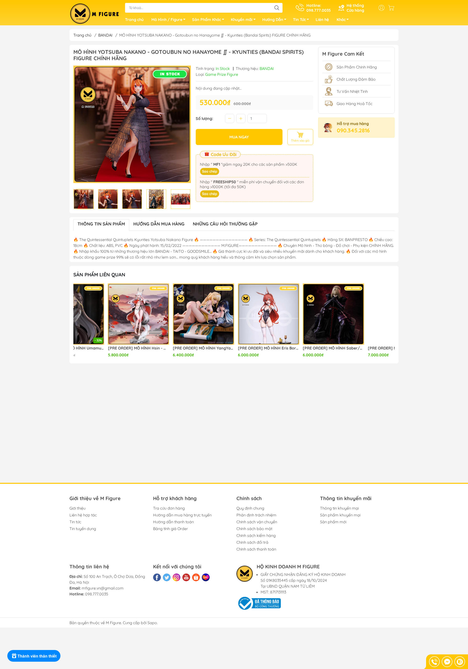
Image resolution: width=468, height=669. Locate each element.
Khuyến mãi (242, 19)
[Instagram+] (176, 577)
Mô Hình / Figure (166, 19)
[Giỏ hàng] (392, 8)
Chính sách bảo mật (254, 528)
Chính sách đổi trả (252, 542)
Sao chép (209, 171)
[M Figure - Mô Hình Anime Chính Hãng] (94, 13)
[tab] (101, 225)
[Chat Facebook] (447, 661)
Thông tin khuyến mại (339, 508)
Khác (341, 19)
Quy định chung (250, 508)
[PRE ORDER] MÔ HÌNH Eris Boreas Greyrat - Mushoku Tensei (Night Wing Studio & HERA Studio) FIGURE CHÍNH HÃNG (234, 348)
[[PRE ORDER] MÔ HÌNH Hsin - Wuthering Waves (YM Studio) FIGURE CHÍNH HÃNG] (104, 314)
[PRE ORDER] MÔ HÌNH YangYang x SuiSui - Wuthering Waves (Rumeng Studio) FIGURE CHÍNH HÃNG (169, 348)
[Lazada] (206, 577)
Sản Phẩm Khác (206, 19)
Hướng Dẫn (272, 19)
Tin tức (75, 521)
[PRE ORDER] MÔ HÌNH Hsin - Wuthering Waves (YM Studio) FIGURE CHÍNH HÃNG (104, 348)
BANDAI (105, 35)
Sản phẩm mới (333, 521)
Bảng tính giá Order (170, 528)
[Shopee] (196, 577)
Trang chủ (134, 19)
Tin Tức (299, 19)
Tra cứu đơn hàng (169, 508)
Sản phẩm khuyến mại (340, 515)
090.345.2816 (353, 130)
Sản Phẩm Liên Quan (99, 274)
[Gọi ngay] (434, 661)
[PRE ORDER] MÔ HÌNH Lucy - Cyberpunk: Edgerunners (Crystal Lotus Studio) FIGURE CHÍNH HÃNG (364, 348)
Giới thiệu (77, 508)
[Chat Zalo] (459, 661)
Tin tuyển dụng (82, 528)
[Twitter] (167, 577)
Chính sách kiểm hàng (256, 535)
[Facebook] (157, 577)
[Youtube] (186, 577)
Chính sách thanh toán (256, 549)
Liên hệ (322, 19)
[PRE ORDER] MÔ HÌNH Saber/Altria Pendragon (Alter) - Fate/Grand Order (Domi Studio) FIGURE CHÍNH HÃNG (299, 348)
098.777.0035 (96, 593)
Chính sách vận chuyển (256, 521)
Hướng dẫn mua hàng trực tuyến (182, 515)
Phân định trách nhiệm (256, 515)
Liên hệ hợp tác (83, 515)
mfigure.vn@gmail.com (103, 588)
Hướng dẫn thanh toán (173, 521)
